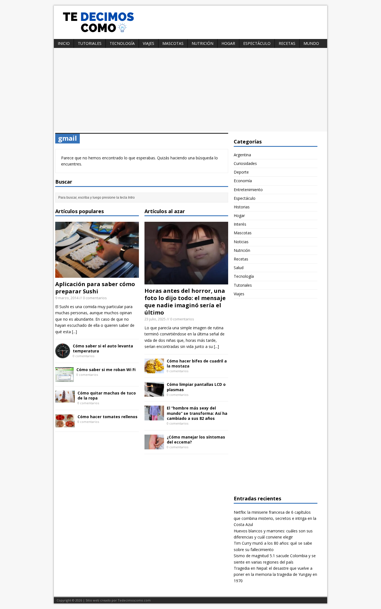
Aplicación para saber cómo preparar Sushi (95, 287)
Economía (243, 180)
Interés (240, 224)
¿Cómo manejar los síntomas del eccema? (196, 439)
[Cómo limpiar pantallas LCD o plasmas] (154, 393)
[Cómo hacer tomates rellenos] (65, 424)
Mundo (311, 43)
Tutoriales (90, 43)
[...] (74, 331)
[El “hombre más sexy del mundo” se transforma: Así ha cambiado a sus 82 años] (154, 417)
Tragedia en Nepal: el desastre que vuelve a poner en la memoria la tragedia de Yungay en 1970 (275, 574)
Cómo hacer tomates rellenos (108, 416)
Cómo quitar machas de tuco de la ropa (107, 395)
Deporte (241, 172)
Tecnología (122, 43)
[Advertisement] (190, 90)
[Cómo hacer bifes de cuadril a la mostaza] (154, 369)
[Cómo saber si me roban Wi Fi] (64, 378)
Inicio (64, 43)
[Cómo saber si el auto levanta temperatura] (62, 355)
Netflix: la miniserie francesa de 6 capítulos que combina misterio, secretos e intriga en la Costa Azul (275, 518)
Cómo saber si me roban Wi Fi (106, 369)
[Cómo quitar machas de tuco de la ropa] (65, 399)
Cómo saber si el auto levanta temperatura (103, 348)
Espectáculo (257, 43)
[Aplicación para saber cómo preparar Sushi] (97, 274)
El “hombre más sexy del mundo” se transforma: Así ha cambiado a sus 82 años (197, 413)
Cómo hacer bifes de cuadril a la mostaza (197, 363)
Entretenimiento (248, 189)
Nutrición (202, 43)
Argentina (242, 154)
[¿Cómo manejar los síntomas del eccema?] (154, 446)
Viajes (148, 43)
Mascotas (173, 43)
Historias (242, 207)
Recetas (287, 43)
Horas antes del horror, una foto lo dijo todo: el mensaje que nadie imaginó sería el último (185, 301)
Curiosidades (245, 163)
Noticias (241, 241)
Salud (238, 267)
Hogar (228, 43)
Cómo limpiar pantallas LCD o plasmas (196, 387)
